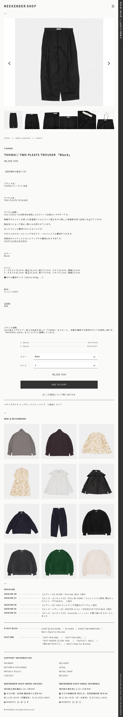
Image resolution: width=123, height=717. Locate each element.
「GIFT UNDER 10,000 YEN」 (56, 640)
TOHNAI (8, 148)
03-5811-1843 (99, 697)
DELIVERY (64, 663)
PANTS (39, 138)
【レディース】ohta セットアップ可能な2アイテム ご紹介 (69, 605)
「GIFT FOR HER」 (73, 637)
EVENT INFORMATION (89, 628)
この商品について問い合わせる (60, 394)
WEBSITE (11, 702)
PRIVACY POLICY (12, 671)
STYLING (69, 628)
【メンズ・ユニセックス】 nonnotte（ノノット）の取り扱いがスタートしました (77, 614)
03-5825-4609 (42, 697)
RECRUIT (63, 675)
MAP (32, 689)
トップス (24, 404)
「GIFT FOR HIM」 (50, 637)
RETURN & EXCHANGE (15, 667)
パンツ (33, 404)
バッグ (42, 404)
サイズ (23, 365)
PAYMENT (9, 663)
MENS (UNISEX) (23, 138)
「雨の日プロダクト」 (52, 643)
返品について (55, 404)
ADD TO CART (59, 385)
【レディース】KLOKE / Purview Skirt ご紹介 (63, 594)
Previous (15, 62)
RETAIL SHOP (66, 671)
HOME (7, 138)
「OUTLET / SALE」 (85, 640)
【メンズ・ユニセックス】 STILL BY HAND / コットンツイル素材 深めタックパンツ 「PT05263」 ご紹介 (77, 599)
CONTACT (9, 675)
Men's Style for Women (53, 631)
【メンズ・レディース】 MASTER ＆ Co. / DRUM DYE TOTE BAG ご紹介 (76, 609)
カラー (23, 356)
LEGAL (62, 667)
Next (103, 62)
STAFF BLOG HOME (51, 628)
